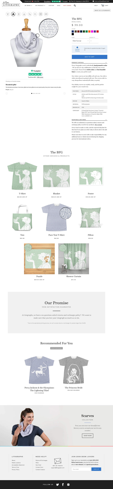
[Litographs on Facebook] (63, 484)
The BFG (77, 18)
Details (78, 62)
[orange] (89, 31)
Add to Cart (89, 57)
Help (96, 5)
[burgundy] (78, 31)
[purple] (94, 31)
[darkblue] (81, 31)
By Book (28, 5)
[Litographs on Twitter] (57, 484)
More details (98, 125)
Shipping (79, 119)
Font (73, 37)
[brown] (75, 31)
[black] (72, 34)
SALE (58, 5)
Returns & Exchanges (41, 460)
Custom (51, 5)
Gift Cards (67, 5)
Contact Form (39, 467)
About (13, 460)
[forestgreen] (84, 31)
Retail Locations (16, 462)
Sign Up (96, 469)
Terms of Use (15, 467)
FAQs (37, 462)
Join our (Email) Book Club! (102, 1)
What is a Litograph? (102, 10)
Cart (105, 5)
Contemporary (56, 348)
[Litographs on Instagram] (68, 484)
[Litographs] (11, 4)
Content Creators (40, 469)
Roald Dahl (76, 21)
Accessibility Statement (18, 465)
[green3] (86, 31)
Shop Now (88, 435)
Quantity (92, 37)
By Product (40, 5)
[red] (97, 31)
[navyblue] (72, 31)
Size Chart (38, 465)
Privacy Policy (15, 469)
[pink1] (92, 31)
